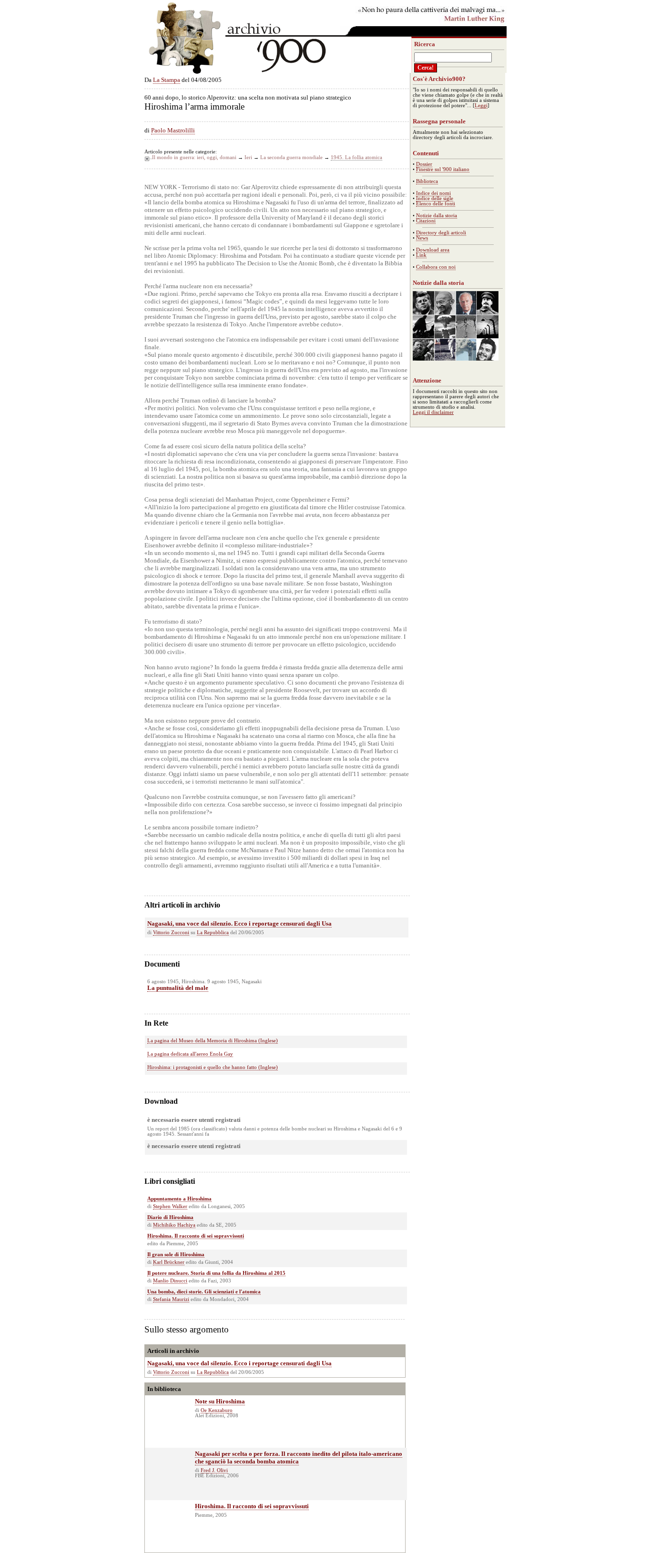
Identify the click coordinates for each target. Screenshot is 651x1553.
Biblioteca (427, 181)
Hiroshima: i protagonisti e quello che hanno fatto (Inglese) (212, 1067)
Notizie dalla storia (436, 215)
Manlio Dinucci (170, 1280)
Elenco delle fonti (435, 203)
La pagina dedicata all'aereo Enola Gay (190, 1054)
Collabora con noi (436, 267)
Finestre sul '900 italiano (442, 169)
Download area (432, 249)
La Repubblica (213, 932)
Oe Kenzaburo (217, 1410)
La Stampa (166, 79)
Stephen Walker (170, 1206)
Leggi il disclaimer (433, 412)
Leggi (481, 105)
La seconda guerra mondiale (291, 157)
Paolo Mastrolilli (173, 130)
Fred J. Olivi (214, 1470)
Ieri (248, 157)
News (422, 238)
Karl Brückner (168, 1262)
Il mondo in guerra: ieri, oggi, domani (194, 157)
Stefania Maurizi (171, 1299)
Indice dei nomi (433, 193)
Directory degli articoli (441, 232)
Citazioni (426, 220)
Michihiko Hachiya (174, 1225)
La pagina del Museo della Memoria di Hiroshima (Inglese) (212, 1040)
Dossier (424, 164)
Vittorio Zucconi (171, 932)
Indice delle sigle (434, 198)
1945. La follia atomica (356, 157)
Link (421, 255)
